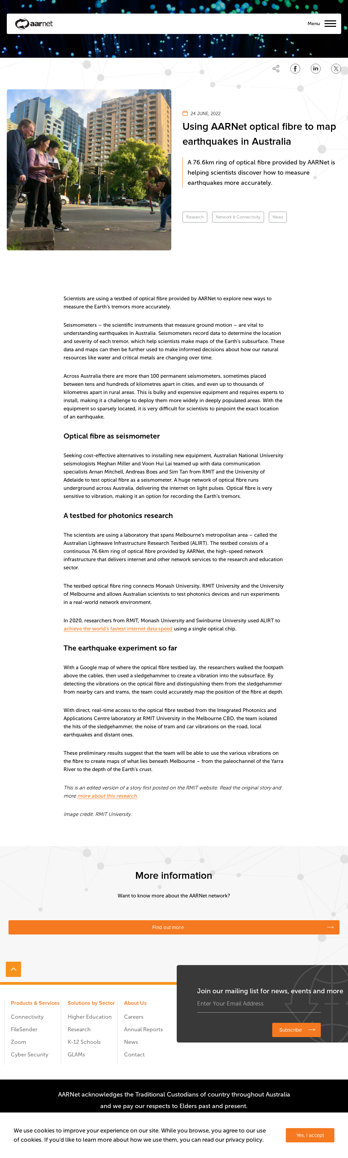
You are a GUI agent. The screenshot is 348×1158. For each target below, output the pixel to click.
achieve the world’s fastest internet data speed (118, 629)
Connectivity (27, 1017)
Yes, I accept (310, 1135)
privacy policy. (245, 1139)
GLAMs (76, 1054)
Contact (134, 1054)
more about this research (107, 796)
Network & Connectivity (238, 217)
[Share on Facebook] (295, 69)
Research (195, 217)
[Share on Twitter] (336, 69)
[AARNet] (34, 24)
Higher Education (90, 1017)
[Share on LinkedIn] (316, 69)
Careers (133, 1017)
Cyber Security (29, 1054)
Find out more (168, 927)
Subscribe (290, 1030)
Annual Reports (143, 1029)
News (278, 217)
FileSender (24, 1029)
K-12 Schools (84, 1042)
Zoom (18, 1042)
